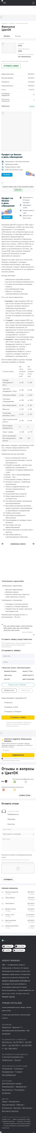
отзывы (31, 106)
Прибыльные (7, 1060)
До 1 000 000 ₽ (11, 1048)
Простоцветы (9, 903)
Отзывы (18, 36)
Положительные (19, 779)
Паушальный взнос (7, 85)
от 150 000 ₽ (30, 914)
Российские (19, 1090)
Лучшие (17, 1060)
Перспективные (8, 1105)
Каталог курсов (8, 997)
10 (33, 94)
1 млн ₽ (32, 926)
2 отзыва (8, 894)
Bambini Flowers (10, 909)
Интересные (14, 1101)
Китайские (6, 1093)
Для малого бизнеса (10, 1111)
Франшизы (5, 23)
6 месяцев (31, 81)
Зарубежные (21, 1087)
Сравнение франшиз (8, 1121)
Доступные (27, 1108)
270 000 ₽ (31, 909)
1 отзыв (7, 928)
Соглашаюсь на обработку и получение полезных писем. (18, 759)
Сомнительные (18, 787)
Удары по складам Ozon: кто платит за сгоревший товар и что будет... (15, 570)
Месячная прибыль (7, 78)
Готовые (18, 1072)
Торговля (11, 23)
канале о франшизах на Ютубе (14, 981)
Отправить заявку (11, 66)
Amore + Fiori (9, 914)
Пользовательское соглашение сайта (18, 1117)
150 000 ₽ (31, 78)
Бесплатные (7, 1042)
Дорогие (16, 1027)
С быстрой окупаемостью (12, 1057)
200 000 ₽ (31, 903)
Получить (7, 174)
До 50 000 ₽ (19, 1042)
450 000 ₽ (31, 892)
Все (3, 781)
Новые (4, 1101)
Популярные (7, 1069)
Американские (8, 1087)
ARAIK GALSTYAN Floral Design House (17, 926)
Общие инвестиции (8, 74)
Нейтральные (29, 779)
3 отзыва (8, 911)
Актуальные (7, 1108)
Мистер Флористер (11, 892)
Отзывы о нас (6, 1119)
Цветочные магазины (22, 23)
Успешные (18, 1069)
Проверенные (7, 1072)
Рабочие (19, 1105)
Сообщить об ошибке (23, 1121)
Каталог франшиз (11, 960)
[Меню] (33, 3)
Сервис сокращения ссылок (21, 1119)
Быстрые (17, 1108)
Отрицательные (7, 787)
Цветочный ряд (10, 920)
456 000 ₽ (31, 74)
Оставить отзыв (24, 795)
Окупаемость (6, 81)
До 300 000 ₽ (14, 1045)
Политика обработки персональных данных (17, 1123)
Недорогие (6, 1027)
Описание (7, 36)
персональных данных (27, 758)
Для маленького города (11, 1083)
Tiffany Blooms (10, 897)
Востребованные (9, 1075)
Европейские (7, 1090)
